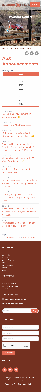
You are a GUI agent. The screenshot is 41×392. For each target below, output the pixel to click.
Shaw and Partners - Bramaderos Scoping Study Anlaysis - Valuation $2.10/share (19, 211)
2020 (21, 96)
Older (21, 104)
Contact (5, 270)
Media (4, 268)
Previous (11, 237)
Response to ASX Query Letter (17, 125)
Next (32, 237)
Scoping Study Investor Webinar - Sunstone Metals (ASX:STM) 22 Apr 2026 (19, 197)
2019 (21, 100)
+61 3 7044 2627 (11, 294)
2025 (21, 77)
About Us (6, 255)
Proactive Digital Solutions (23, 384)
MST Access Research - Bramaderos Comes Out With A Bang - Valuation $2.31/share (19, 183)
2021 (21, 92)
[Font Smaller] (32, 53)
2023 (21, 85)
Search (28, 380)
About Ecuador (8, 260)
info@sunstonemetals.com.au (15, 299)
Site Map (11, 380)
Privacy (20, 380)
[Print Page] (27, 53)
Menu (35, 5)
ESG (4, 263)
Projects (5, 257)
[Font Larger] (37, 53)
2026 (21, 74)
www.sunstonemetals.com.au (15, 304)
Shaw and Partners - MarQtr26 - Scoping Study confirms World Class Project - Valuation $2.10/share (20, 147)
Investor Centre (8, 265)
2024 (21, 81)
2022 (21, 89)
